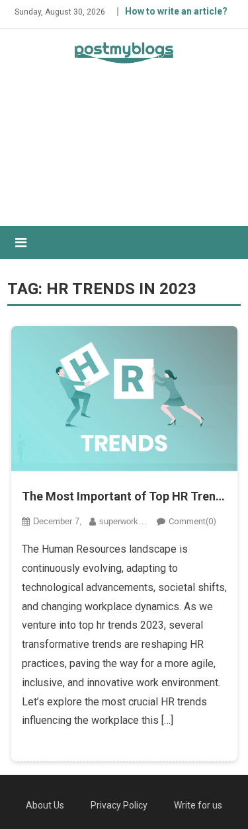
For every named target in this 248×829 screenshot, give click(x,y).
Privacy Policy (119, 805)
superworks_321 (130, 521)
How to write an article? (176, 11)
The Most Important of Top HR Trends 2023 (124, 496)
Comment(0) (192, 521)
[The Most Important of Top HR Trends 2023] (124, 398)
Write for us (198, 805)
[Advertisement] (124, 156)
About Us (45, 805)
